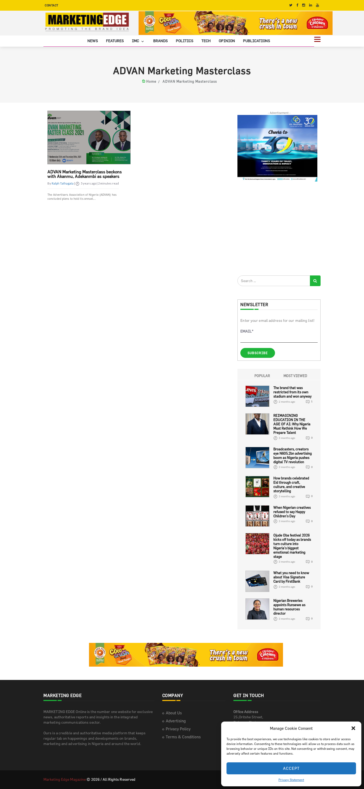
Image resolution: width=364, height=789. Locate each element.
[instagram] (304, 5)
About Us (174, 713)
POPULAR (262, 376)
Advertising (176, 721)
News (92, 40)
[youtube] (317, 5)
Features (115, 40)
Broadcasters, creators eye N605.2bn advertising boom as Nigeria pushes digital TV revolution (292, 455)
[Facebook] (297, 5)
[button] (353, 728)
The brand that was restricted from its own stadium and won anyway (292, 392)
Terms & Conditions (183, 737)
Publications (256, 40)
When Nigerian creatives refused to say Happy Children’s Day (292, 511)
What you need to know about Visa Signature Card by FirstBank (291, 577)
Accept (291, 768)
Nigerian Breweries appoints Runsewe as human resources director (289, 606)
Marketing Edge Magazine (64, 779)
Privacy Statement (291, 780)
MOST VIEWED (295, 376)
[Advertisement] (277, 228)
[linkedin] (311, 5)
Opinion (227, 40)
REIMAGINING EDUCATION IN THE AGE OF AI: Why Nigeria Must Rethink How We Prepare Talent (291, 424)
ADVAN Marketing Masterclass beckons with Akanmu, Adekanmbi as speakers (84, 174)
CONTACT (51, 5)
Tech (206, 40)
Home (151, 81)
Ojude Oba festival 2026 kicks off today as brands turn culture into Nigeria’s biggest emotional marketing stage (292, 546)
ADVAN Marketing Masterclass (190, 81)
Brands (160, 40)
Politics (184, 40)
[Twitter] (291, 5)
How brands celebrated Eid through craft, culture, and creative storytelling (291, 484)
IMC (136, 40)
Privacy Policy (178, 729)
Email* (246, 331)
